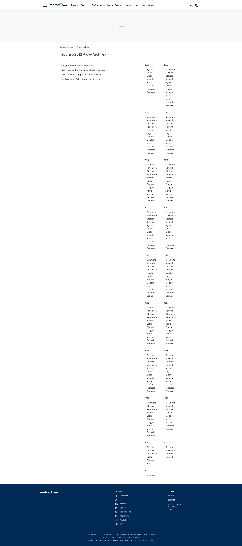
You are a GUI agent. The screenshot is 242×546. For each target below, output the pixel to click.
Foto (136, 5)
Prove (84, 5)
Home (62, 47)
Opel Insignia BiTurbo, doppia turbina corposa (83, 70)
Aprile (149, 82)
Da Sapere (97, 5)
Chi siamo (172, 491)
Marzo (150, 85)
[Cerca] (191, 5)
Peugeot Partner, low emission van (77, 65)
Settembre (170, 79)
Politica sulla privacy (94, 534)
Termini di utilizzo (149, 534)
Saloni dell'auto (148, 5)
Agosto (150, 69)
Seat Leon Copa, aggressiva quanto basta (81, 74)
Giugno (150, 75)
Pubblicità (172, 495)
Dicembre (170, 69)
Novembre (170, 72)
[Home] (58, 5)
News (73, 5)
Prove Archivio (83, 47)
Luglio (149, 72)
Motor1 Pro (113, 5)
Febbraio (151, 89)
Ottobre (169, 75)
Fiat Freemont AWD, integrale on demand (81, 79)
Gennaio (151, 92)
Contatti (171, 500)
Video (128, 5)
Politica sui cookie (111, 534)
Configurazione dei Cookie (130, 534)
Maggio (150, 79)
